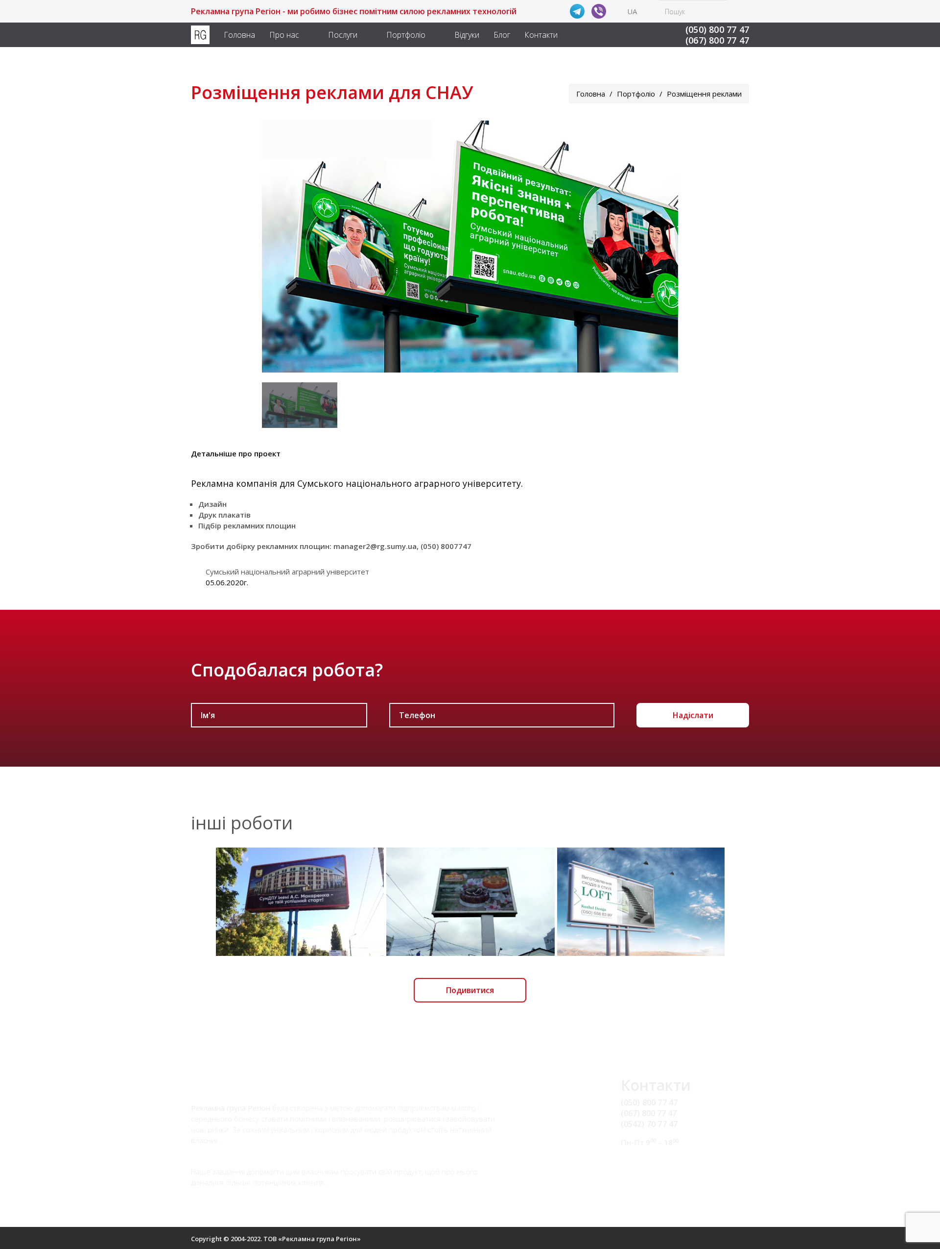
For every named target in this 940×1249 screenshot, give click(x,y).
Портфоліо (405, 35)
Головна (239, 35)
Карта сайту (643, 1172)
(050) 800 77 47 (717, 29)
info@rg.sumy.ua (651, 1161)
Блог (502, 35)
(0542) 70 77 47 (649, 1124)
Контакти (541, 35)
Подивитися (470, 990)
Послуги (342, 35)
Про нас (284, 35)
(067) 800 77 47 (717, 40)
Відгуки (466, 35)
